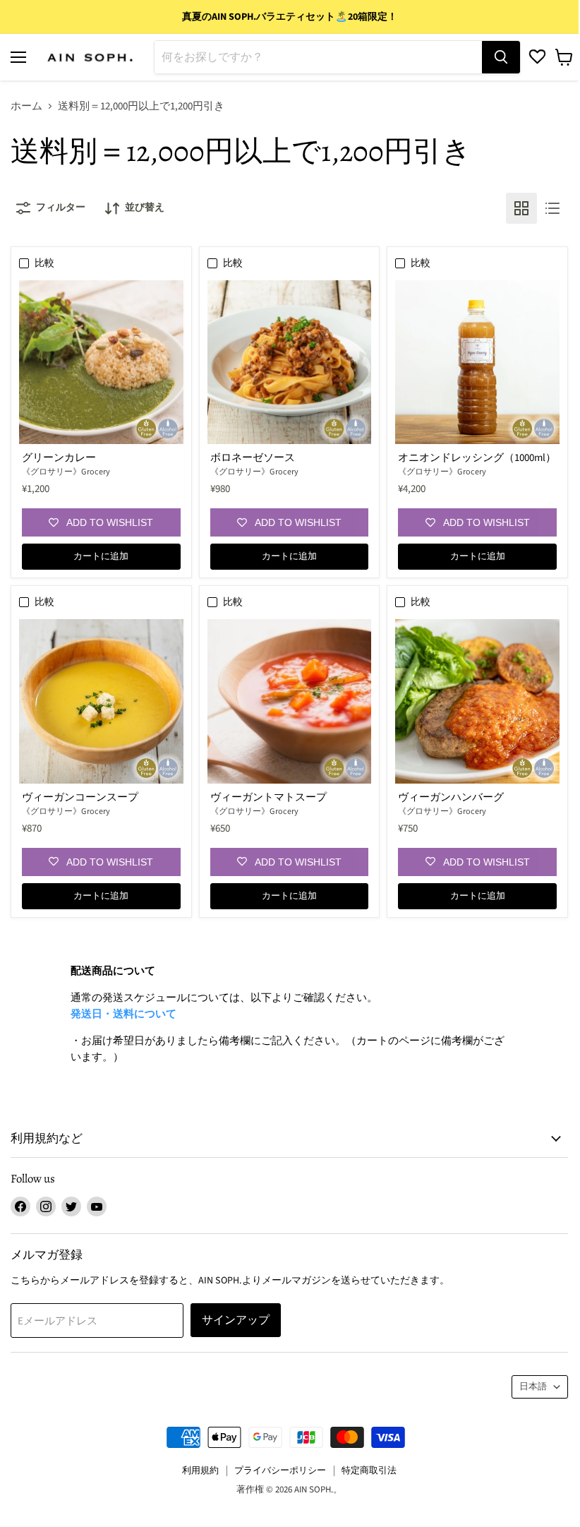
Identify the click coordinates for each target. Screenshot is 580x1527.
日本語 (533, 1386)
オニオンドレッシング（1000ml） (477, 457)
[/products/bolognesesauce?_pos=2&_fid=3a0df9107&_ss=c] (289, 362)
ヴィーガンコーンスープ (80, 797)
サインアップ (236, 1320)
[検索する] (501, 57)
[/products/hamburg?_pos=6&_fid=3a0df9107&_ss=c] (477, 701)
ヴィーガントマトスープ (268, 797)
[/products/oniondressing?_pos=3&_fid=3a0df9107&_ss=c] (477, 362)
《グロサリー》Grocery (66, 472)
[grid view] (521, 208)
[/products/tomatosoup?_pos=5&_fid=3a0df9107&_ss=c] (289, 701)
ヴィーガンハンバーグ (451, 797)
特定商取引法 (369, 1470)
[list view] (552, 208)
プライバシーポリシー (280, 1470)
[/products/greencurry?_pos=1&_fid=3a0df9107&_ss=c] (101, 362)
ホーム (26, 106)
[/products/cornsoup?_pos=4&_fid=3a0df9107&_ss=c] (101, 701)
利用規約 (200, 1470)
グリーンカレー (59, 457)
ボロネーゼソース (252, 457)
